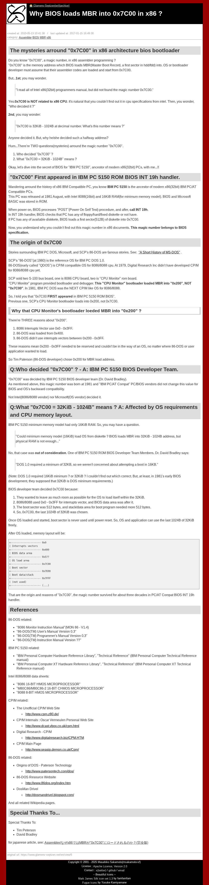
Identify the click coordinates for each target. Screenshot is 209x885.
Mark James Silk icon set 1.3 (95, 878)
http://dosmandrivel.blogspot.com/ (50, 795)
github (112, 870)
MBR (43, 37)
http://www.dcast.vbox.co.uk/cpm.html (52, 726)
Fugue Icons (89, 882)
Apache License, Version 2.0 (110, 866)
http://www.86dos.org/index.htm (48, 783)
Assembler (25, 37)
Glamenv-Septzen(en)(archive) (51, 5)
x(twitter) (101, 870)
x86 (49, 37)
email (121, 870)
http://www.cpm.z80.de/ (42, 714)
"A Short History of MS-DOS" (159, 252)
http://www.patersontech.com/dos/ (50, 771)
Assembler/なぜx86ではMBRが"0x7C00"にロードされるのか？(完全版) (96, 842)
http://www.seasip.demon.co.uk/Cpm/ (52, 749)
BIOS (35, 37)
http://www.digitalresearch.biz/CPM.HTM (55, 738)
